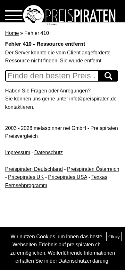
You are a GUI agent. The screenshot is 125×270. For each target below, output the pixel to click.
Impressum (17, 152)
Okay (114, 236)
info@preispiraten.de (93, 98)
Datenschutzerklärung (83, 261)
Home (12, 33)
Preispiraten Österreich (93, 169)
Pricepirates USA (67, 177)
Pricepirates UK (26, 177)
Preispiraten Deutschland (34, 169)
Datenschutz (48, 152)
